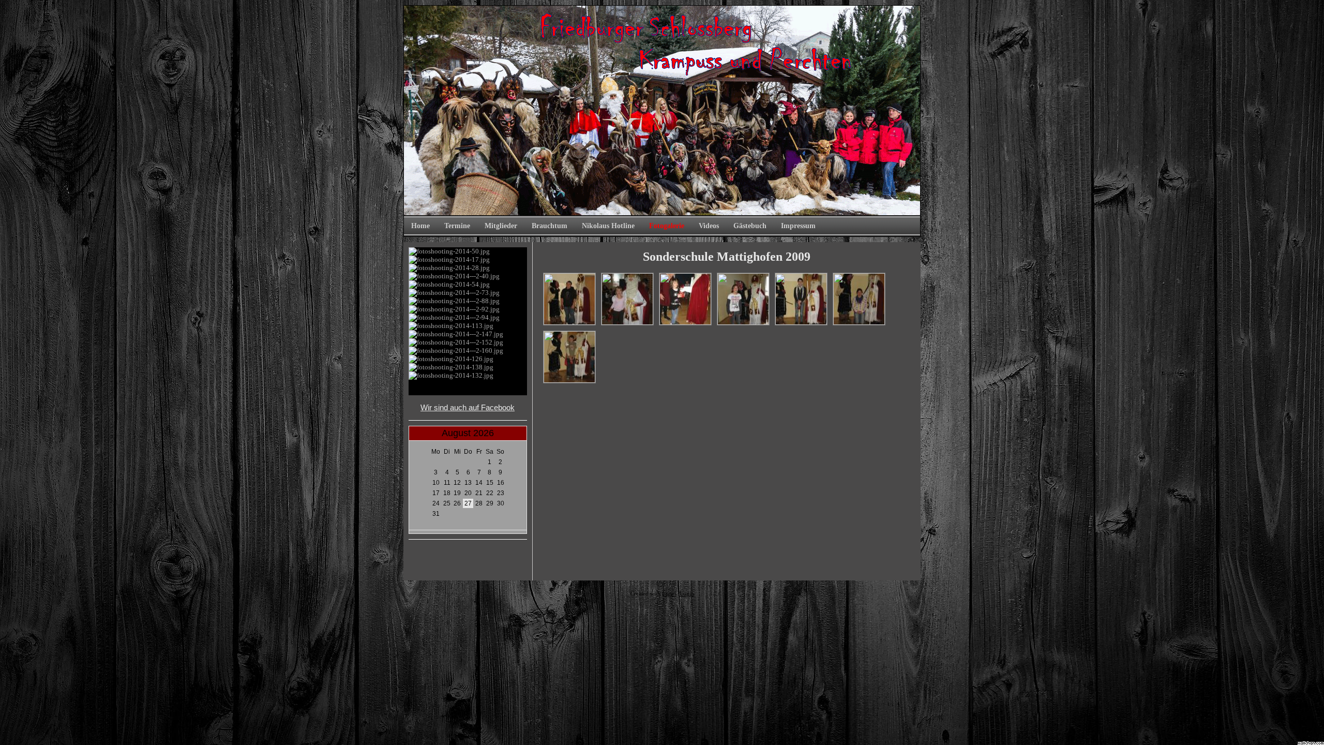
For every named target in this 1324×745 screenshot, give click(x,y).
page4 (669, 594)
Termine (457, 226)
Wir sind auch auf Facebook (467, 407)
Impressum (798, 226)
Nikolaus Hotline (608, 226)
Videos (709, 226)
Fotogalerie (666, 226)
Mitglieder (501, 226)
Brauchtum (549, 226)
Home (420, 226)
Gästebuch (749, 226)
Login (687, 594)
